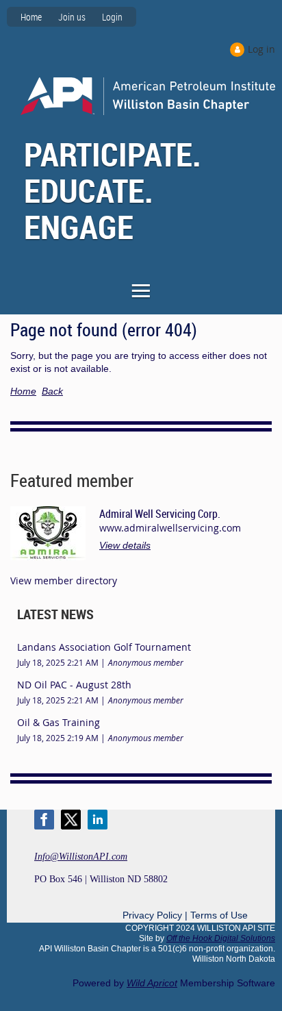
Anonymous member (145, 662)
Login (112, 16)
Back (52, 391)
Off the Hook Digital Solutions (220, 938)
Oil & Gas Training (58, 722)
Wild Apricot (152, 982)
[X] (71, 819)
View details (125, 545)
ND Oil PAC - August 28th (74, 684)
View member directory (63, 580)
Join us (72, 16)
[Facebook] (44, 819)
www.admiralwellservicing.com (170, 527)
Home (31, 16)
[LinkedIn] (97, 819)
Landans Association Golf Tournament (104, 646)
